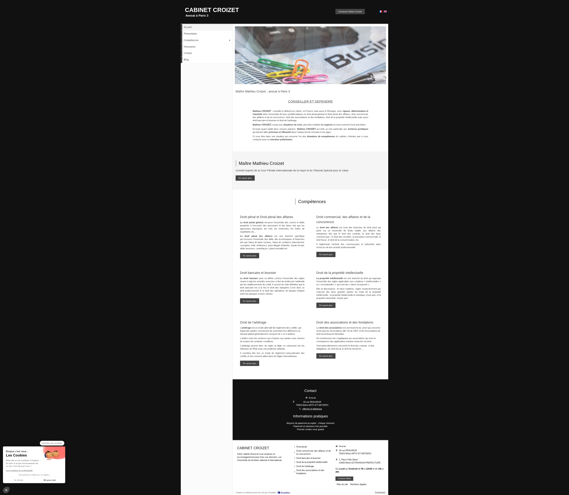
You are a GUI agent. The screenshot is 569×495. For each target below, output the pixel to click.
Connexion (380, 492)
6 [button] (384, 82)
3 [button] (377, 82)
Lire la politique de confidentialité (19, 471)
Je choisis (18, 480)
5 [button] (381, 82)
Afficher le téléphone (312, 409)
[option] (310, 55)
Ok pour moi (49, 480)
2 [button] (375, 82)
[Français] (380, 12)
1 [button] (372, 82)
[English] (385, 12)
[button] (6, 490)
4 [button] (379, 82)
